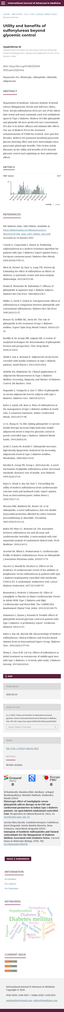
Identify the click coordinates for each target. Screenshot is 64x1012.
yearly (57, 204)
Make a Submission (18, 859)
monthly (49, 204)
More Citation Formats (19, 727)
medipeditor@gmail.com (19, 1000)
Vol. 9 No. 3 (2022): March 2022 (40, 14)
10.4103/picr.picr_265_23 (17, 816)
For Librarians (11, 888)
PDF (9, 676)
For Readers (10, 879)
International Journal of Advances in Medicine (34, 3)
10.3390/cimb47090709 (16, 844)
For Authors (10, 883)
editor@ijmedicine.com (45, 1000)
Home (6, 14)
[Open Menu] (3, 3)
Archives (17, 14)
